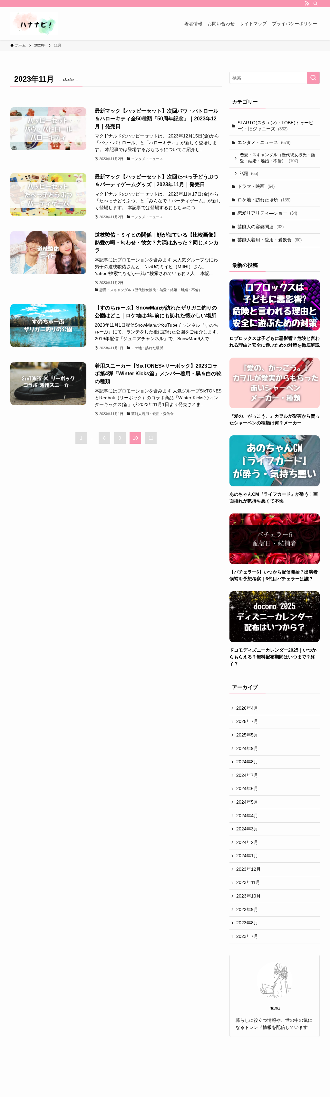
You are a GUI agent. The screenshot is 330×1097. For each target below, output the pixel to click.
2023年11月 (248, 882)
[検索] (315, 3)
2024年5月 (247, 802)
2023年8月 (247, 922)
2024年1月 (247, 855)
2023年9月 (247, 909)
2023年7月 (247, 936)
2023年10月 (248, 896)
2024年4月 (247, 815)
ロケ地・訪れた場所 (264, 199)
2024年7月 (247, 775)
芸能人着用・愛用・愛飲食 (270, 239)
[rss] (307, 3)
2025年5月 (247, 734)
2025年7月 (247, 721)
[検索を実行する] (313, 78)
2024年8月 (247, 761)
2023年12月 (248, 869)
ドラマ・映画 (256, 186)
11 (151, 438)
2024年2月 (247, 842)
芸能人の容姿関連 (261, 226)
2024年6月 (247, 788)
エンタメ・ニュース (264, 142)
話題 (249, 173)
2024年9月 (247, 748)
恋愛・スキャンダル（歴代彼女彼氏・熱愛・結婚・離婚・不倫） (277, 158)
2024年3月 (247, 828)
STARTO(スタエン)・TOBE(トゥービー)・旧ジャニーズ (275, 126)
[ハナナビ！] (34, 23)
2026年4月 (247, 708)
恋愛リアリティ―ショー (267, 213)
